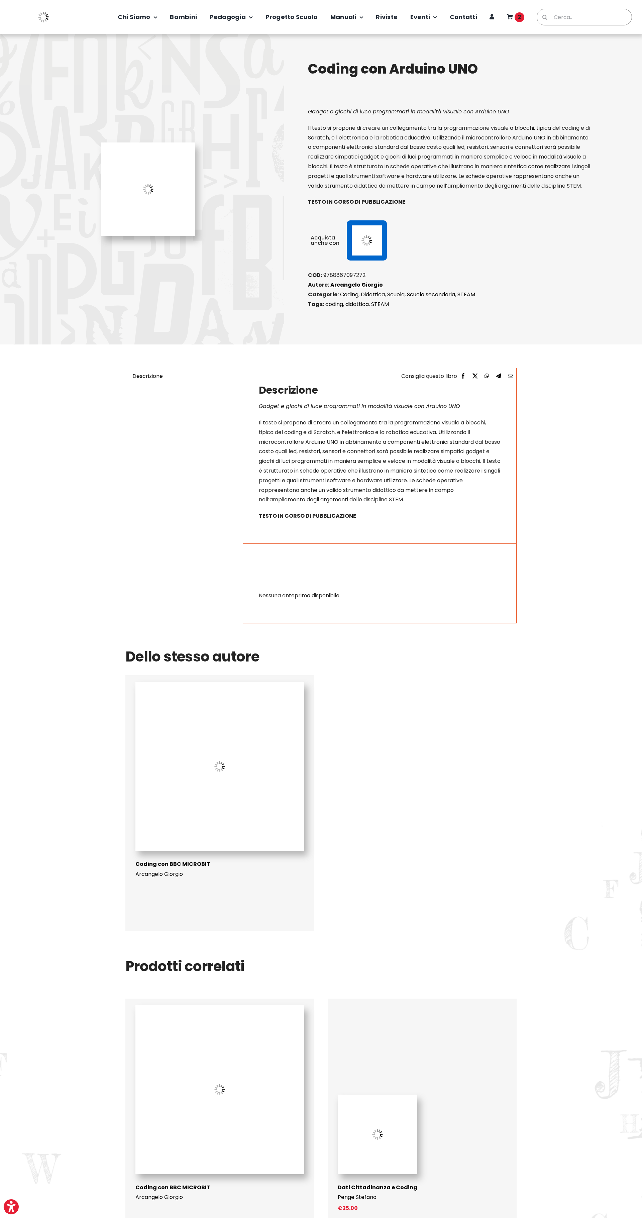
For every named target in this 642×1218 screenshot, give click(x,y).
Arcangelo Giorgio (356, 285)
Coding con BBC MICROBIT (172, 864)
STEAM (466, 294)
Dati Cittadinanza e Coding (377, 1187)
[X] (475, 376)
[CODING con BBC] (219, 684)
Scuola (396, 294)
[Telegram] (499, 376)
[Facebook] (463, 376)
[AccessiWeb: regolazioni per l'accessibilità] (11, 1207)
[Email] (511, 376)
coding (334, 304)
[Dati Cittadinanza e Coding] (377, 1097)
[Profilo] (492, 17)
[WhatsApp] (487, 376)
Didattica (373, 294)
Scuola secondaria (431, 294)
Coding (349, 294)
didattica (357, 304)
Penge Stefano (357, 1197)
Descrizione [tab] (147, 376)
